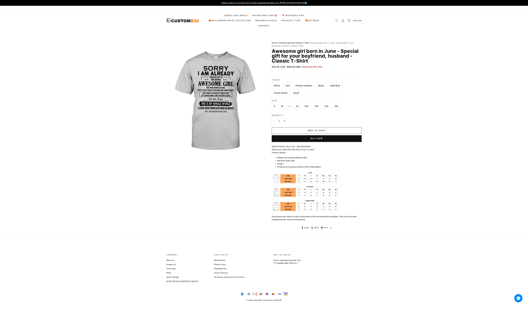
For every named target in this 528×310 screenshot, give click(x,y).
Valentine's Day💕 (264, 15)
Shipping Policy (220, 269)
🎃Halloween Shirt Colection (230, 20)
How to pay (171, 269)
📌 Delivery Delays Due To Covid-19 (229, 277)
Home (274, 43)
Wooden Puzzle (266, 20)
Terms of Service (221, 273)
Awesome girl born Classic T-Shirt (294, 43)
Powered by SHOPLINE (272, 300)
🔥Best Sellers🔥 (236, 15)
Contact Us (171, 265)
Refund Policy (220, 260)
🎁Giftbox (312, 20)
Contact (264, 26)
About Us (170, 260)
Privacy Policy (220, 265)
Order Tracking (172, 277)
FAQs (168, 273)
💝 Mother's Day (293, 15)
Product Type (291, 20)
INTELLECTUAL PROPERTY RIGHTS (182, 281)
